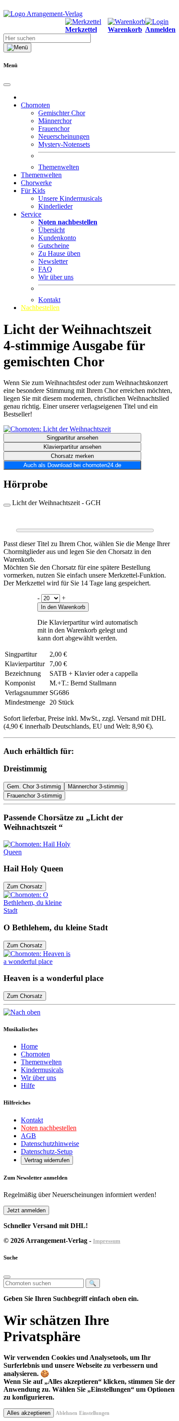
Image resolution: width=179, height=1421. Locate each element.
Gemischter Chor (61, 113)
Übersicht (51, 230)
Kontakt (49, 299)
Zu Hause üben (59, 253)
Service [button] (31, 214)
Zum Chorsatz (25, 886)
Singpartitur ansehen (72, 437)
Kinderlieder (55, 206)
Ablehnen (66, 1413)
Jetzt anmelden (26, 1210)
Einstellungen (94, 1413)
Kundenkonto (57, 237)
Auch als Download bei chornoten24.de (72, 465)
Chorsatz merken (72, 456)
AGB (28, 1135)
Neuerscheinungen (64, 136)
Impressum (106, 1241)
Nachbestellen (40, 307)
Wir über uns (55, 277)
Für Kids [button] (33, 190)
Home (29, 1046)
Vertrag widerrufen (47, 1160)
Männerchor (55, 120)
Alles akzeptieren (28, 1413)
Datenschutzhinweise (50, 1143)
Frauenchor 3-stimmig (34, 795)
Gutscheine (53, 245)
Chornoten (35, 1054)
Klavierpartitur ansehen (72, 447)
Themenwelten (58, 167)
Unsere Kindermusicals (70, 198)
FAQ (45, 269)
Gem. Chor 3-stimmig (34, 786)
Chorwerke (36, 182)
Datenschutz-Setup (47, 1151)
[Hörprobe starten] (6, 505)
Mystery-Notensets (64, 144)
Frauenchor (54, 128)
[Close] (6, 84)
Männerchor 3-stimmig (96, 786)
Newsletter (53, 261)
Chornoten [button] (35, 105)
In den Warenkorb (63, 607)
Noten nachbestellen (48, 1128)
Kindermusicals (42, 1069)
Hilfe (28, 1085)
